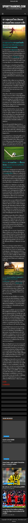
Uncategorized (6, 436)
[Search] (25, 14)
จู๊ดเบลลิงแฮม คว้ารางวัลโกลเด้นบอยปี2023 (14, 476)
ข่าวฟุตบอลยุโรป (10, 483)
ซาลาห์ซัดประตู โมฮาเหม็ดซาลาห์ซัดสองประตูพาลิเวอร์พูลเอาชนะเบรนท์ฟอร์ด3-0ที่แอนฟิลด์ (14, 499)
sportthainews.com (14, 6)
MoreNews (20, 519)
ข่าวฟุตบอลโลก (6, 384)
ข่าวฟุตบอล (5, 483)
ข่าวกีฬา (4, 381)
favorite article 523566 (14, 429)
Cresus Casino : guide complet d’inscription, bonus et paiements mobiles (14, 452)
